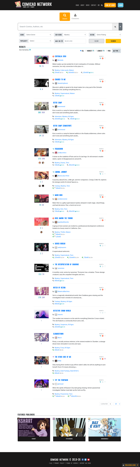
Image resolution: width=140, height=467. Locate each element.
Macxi (59, 337)
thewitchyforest (62, 83)
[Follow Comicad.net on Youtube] (88, 460)
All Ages (71, 116)
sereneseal (61, 106)
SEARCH (113, 41)
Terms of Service (72, 463)
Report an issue (85, 463)
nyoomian (60, 268)
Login (120, 5)
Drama (62, 162)
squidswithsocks (63, 222)
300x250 (72, 165)
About (82, 5)
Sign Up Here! (110, 5)
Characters (75, 18)
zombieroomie (62, 199)
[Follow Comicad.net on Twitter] (85, 460)
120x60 (58, 236)
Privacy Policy (59, 463)
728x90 (56, 95)
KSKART (34, 438)
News (87, 5)
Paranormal (64, 394)
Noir (61, 209)
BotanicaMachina (63, 291)
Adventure (58, 116)
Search (64, 18)
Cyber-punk (64, 70)
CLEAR (96, 41)
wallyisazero (61, 247)
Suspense (63, 324)
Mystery (57, 70)
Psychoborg (69, 438)
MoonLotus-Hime (63, 176)
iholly (59, 361)
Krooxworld (104, 438)
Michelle (60, 60)
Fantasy (57, 186)
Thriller (62, 232)
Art (25, 429)
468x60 (58, 188)
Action (63, 429)
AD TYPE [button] (116, 51)
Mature (71, 70)
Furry (62, 347)
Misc (22, 429)
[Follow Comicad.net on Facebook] (83, 460)
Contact (93, 5)
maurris (60, 314)
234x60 (56, 72)
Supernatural (64, 93)
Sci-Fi (102, 428)
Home (78, 5)
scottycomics (61, 152)
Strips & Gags (96, 428)
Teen (67, 162)
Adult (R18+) (74, 371)
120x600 (86, 72)
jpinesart (60, 384)
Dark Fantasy (64, 371)
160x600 (71, 72)
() (90, 51)
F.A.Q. (50, 463)
